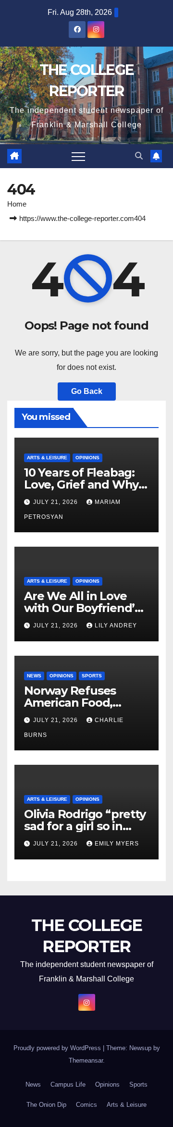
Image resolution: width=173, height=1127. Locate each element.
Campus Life (68, 1084)
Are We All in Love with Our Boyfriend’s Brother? (82, 608)
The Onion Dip (46, 1104)
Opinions (87, 457)
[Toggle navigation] (78, 156)
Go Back (86, 391)
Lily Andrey (116, 625)
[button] (139, 156)
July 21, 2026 (56, 502)
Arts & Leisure (47, 457)
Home (16, 204)
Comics (86, 1104)
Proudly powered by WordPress (58, 1048)
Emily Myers (117, 843)
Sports (92, 675)
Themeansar (86, 1060)
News (34, 675)
